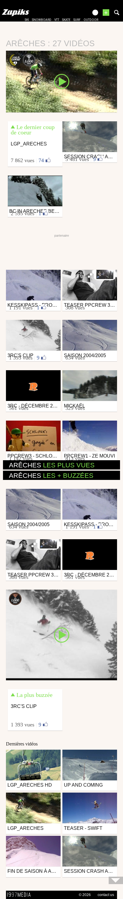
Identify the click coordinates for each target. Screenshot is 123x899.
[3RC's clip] (61, 634)
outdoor (91, 19)
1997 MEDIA (20, 895)
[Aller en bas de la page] (116, 880)
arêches (52, 465)
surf (77, 19)
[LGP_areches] (61, 81)
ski (27, 19)
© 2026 (85, 895)
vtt (56, 19)
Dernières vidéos (22, 743)
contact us (106, 895)
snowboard (41, 19)
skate (66, 19)
